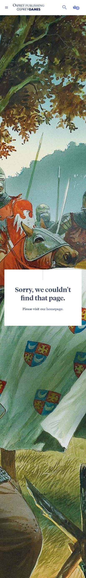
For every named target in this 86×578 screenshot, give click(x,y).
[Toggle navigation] (6, 7)
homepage (54, 308)
